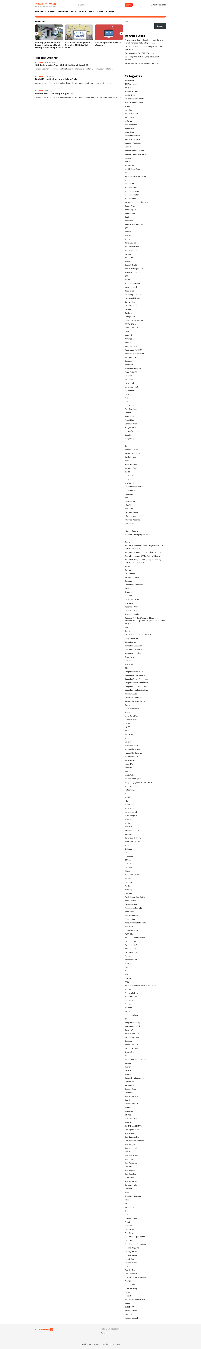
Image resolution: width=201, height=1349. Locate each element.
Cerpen (128, 309)
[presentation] (37, 33)
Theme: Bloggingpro (112, 1344)
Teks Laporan (130, 1240)
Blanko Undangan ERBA (134, 268)
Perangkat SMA (131, 945)
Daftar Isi (128, 335)
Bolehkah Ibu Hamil (132, 272)
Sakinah (128, 1067)
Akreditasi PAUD (131, 113)
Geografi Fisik (130, 427)
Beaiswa (128, 231)
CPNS (127, 331)
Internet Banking (131, 531)
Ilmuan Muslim (130, 490)
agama (127, 106)
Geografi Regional (132, 431)
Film (126, 401)
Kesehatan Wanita (132, 614)
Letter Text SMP (131, 719)
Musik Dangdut (131, 815)
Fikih (126, 398)
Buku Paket (129, 291)
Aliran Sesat (129, 132)
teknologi (128, 1225)
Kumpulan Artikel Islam (134, 671)
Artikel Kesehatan (132, 191)
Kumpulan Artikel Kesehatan (136, 675)
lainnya (127, 712)
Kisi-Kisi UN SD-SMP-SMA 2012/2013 (139, 634)
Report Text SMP (131, 1048)
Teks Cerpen (130, 1233)
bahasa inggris (131, 209)
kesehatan (129, 603)
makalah (128, 742)
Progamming (130, 1000)
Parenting (128, 889)
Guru (127, 446)
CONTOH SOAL (130, 324)
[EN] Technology (131, 84)
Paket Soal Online (132, 875)
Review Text (130, 1052)
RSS (105, 1333)
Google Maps (130, 438)
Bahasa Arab (130, 206)
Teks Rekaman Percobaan (135, 1244)
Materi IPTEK (130, 767)
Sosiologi (128, 1188)
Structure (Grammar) (133, 1196)
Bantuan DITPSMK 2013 (134, 224)
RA (126, 1019)
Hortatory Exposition (133, 468)
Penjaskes (129, 926)
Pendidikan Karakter (133, 915)
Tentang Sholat (131, 1255)
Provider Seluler (131, 1015)
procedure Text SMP (133, 996)
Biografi (128, 261)
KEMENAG (128, 595)
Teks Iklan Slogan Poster (135, 1236)
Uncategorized (131, 1310)
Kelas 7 (128, 588)
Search (129, 5)
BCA (126, 228)
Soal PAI (128, 1152)
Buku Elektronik (131, 287)
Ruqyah (128, 1063)
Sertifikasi (129, 1092)
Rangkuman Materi (132, 1026)
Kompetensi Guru (132, 638)
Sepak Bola (129, 1085)
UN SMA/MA (129, 1307)
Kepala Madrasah (132, 599)
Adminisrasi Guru (131, 91)
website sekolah (131, 1318)
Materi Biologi (130, 760)
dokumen (128, 361)
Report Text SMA (131, 1044)
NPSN (127, 845)
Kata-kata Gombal (132, 577)
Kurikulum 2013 (131, 694)
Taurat (127, 1222)
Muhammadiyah (131, 812)
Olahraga (128, 849)
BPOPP (127, 279)
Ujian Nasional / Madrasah (135, 1299)
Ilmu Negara (129, 475)
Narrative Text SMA (132, 830)
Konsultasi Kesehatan (133, 649)
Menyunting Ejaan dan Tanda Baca (138, 782)
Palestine (128, 878)
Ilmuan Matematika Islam (135, 486)
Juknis (127, 542)
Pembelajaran (130, 900)
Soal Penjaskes (131, 1163)
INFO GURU (129, 508)
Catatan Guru (130, 302)
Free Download (131, 409)
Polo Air (128, 978)
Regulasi (128, 1041)
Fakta (127, 394)
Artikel (127, 180)
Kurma (127, 705)
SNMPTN (128, 1122)
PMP (126, 971)
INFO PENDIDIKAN (131, 512)
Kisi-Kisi (128, 631)
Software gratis (131, 1185)
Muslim (127, 823)
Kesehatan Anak (131, 607)
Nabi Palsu (129, 827)
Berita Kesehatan (132, 246)
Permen (128, 956)
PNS (126, 974)
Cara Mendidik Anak (133, 298)
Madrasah (129, 734)
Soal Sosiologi (130, 1174)
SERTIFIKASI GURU (132, 1096)
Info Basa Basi (130, 501)
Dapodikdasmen (131, 346)
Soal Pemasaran (131, 1155)
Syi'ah (127, 1211)
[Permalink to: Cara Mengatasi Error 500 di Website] (109, 32)
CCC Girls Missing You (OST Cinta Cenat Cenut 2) (61, 64)
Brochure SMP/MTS (132, 283)
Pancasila (128, 882)
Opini (127, 852)
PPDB (127, 982)
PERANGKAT (129, 934)
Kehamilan (129, 581)
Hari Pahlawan (130, 457)
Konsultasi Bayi (131, 642)
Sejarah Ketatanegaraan (134, 1078)
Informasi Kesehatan (133, 520)
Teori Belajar (130, 1259)
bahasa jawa (130, 213)
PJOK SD (128, 963)
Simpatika (129, 1111)
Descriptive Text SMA (133, 350)
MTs (126, 801)
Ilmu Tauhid (129, 483)
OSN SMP (128, 867)
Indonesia (129, 494)
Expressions (130, 390)
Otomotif (128, 871)
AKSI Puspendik (131, 117)
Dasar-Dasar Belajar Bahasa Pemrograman (142, 63)
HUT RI (127, 472)
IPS (126, 538)
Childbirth (128, 313)
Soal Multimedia (131, 1148)
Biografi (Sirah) (131, 265)
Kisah (127, 627)
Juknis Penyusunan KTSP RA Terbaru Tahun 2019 (144, 552)
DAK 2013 (128, 339)
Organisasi (129, 856)
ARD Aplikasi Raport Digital (135, 176)
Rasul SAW (129, 1030)
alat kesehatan (131, 124)
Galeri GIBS (129, 416)
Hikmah (128, 460)
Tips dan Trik (130, 1270)
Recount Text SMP (132, 1037)
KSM (126, 668)
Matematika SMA (131, 756)
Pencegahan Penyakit (133, 908)
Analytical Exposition (133, 143)
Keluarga (128, 592)
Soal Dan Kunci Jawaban (134, 1140)
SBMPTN (128, 1070)
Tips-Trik (128, 1281)
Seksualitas (129, 1081)
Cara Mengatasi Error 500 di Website (108, 43)
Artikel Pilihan (130, 198)
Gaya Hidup (129, 420)
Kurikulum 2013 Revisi (133, 697)
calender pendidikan (133, 294)
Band (127, 217)
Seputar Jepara (131, 1089)
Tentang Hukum (131, 1251)
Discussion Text (131, 357)
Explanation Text (131, 387)
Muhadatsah (130, 808)
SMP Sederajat (131, 1118)
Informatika (129, 523)
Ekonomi (128, 376)
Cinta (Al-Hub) (130, 316)
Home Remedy (131, 464)
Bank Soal (129, 220)
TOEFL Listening (131, 1284)
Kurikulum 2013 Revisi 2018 (135, 701)
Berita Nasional (131, 250)
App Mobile (129, 165)
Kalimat (128, 570)
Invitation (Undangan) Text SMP (137, 534)
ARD (126, 172)
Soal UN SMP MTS (132, 1181)
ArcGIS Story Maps (132, 169)
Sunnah (128, 1200)
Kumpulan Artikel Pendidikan (136, 679)
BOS (126, 276)
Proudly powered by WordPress (92, 1344)
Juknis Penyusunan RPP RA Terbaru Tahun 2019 (143, 556)
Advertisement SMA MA (134, 99)
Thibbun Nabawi (131, 1262)
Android (128, 147)
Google (128, 435)
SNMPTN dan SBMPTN (133, 1126)
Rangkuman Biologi (132, 1022)
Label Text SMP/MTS (133, 708)
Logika (127, 723)
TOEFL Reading (131, 1288)
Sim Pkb (128, 1107)
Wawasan (128, 1314)
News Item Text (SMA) (133, 841)
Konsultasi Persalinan (133, 653)
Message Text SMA (132, 786)
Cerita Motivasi (131, 305)
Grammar (128, 442)
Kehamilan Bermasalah (134, 584)
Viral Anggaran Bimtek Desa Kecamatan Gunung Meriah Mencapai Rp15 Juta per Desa (49, 45)
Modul (127, 797)
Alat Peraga (129, 128)
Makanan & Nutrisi (132, 745)
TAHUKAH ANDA (131, 1218)
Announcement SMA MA (134, 150)
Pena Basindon (131, 904)
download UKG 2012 (133, 368)
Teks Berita (129, 1229)
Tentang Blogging (132, 1248)
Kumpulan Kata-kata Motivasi (136, 690)
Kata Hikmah (130, 573)
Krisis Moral (129, 657)
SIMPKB (128, 1115)
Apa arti (128, 158)
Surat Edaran (130, 1207)
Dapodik (128, 342)
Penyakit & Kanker (132, 930)
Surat (127, 1203)
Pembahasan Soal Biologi (135, 897)
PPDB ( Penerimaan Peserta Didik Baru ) (141, 985)
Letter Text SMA (131, 716)
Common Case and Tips (134, 320)
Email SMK (129, 379)
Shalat (127, 1100)
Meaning (128, 771)
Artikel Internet (131, 187)
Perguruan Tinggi (132, 952)
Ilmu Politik (129, 479)
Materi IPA (129, 764)
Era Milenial (129, 383)
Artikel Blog (129, 183)
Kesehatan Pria (131, 610)
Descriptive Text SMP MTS (135, 353)
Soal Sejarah (130, 1170)
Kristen (128, 660)
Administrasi (130, 95)
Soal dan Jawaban (132, 1137)
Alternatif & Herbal (132, 139)
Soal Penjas (129, 1159)
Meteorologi (130, 790)
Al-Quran (128, 121)
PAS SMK (128, 893)
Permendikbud (131, 959)
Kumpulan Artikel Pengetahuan (137, 682)
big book (128, 254)
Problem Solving (131, 993)
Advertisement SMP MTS (135, 102)
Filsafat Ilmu (129, 405)
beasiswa (128, 235)
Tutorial (128, 1296)
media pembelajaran (133, 779)
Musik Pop (39, 62)
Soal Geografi (130, 1144)
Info (126, 497)
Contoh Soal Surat (132, 328)
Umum (127, 1303)
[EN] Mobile (129, 80)
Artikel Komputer (132, 195)
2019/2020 (129, 87)
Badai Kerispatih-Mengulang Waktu (54, 93)
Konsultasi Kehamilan (133, 646)
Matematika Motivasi (133, 749)
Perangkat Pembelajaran (135, 937)
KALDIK (127, 566)
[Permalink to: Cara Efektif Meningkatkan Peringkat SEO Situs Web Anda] (79, 32)
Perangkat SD (130, 941)
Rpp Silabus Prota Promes (135, 1059)
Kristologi (129, 664)
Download (129, 364)
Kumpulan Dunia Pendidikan (136, 686)
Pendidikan (129, 911)
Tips (126, 1266)
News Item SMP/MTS (133, 838)
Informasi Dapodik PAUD (134, 516)
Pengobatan (130, 919)
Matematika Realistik (133, 753)
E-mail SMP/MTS (131, 372)
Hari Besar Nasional (132, 453)
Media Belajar (130, 775)
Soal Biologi (129, 1133)
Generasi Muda (131, 424)
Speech (128, 1192)
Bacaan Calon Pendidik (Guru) (136, 202)
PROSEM (128, 1007)
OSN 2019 (128, 860)
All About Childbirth (132, 135)
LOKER (127, 727)
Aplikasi (128, 161)
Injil (126, 527)
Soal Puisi (128, 1166)
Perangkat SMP (131, 948)
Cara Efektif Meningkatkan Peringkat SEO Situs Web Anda (77, 45)
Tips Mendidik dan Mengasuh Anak (138, 1277)
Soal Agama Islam (132, 1129)
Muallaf (127, 804)
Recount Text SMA (132, 1033)
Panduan (128, 886)
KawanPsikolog (45, 3)
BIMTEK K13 (129, 257)
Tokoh (127, 1292)
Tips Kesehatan (131, 1273)
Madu (127, 738)
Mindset (128, 793)
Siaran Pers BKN (131, 1104)
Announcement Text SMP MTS (136, 154)
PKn (126, 967)
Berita (127, 239)
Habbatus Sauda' (131, 449)
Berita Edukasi (130, 243)
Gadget (128, 412)
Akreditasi (129, 110)
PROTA (127, 1011)
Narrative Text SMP (132, 834)
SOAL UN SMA (130, 1177)
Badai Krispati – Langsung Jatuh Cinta (56, 79)
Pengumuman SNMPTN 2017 (136, 923)
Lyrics (127, 730)
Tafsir (127, 1214)
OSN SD (128, 863)
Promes (128, 1004)
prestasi (128, 989)
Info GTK (128, 505)
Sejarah (128, 1074)
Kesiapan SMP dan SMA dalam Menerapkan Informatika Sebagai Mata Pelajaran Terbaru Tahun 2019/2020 (145, 621)
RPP (126, 1055)
